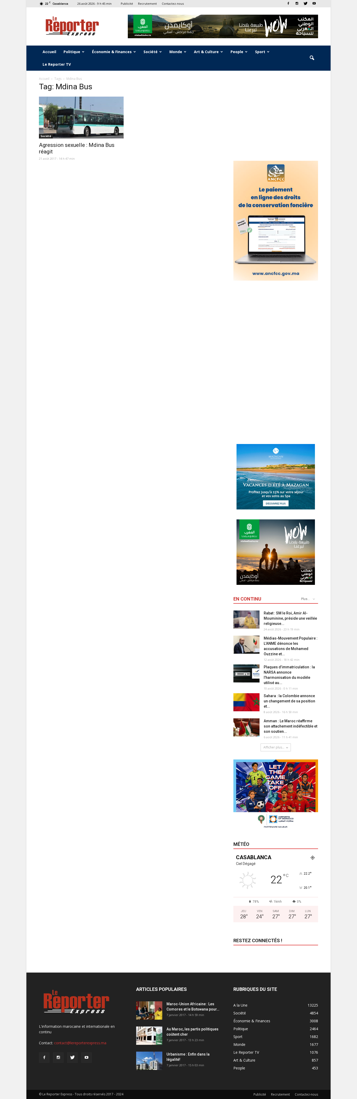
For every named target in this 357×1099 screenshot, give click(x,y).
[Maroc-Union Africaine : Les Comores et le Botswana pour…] (149, 1010)
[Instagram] (297, 3)
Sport (260, 51)
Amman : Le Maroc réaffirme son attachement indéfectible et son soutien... (290, 726)
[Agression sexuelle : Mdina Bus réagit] (81, 117)
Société (150, 51)
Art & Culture (206, 51)
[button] (312, 58)
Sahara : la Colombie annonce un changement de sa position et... (289, 701)
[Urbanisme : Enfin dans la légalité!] (149, 1061)
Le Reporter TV (57, 64)
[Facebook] (288, 3)
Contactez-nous (173, 3)
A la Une (240, 1005)
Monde (175, 51)
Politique (72, 51)
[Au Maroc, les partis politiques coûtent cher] (149, 1035)
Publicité (127, 3)
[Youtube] (314, 3)
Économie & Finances (112, 51)
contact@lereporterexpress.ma (80, 1042)
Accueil (49, 51)
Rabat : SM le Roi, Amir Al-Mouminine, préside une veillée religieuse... (290, 618)
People (237, 51)
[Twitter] (305, 3)
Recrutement (147, 3)
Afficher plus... (273, 747)
